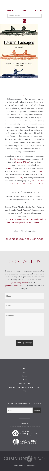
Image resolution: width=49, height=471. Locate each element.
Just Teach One (37, 181)
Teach (10, 10)
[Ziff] (24, 49)
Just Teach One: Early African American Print (24, 387)
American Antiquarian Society (18, 426)
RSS (24, 391)
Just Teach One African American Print (26, 184)
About (24, 380)
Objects (38, 10)
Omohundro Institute (34, 426)
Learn (23, 10)
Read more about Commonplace (24, 239)
